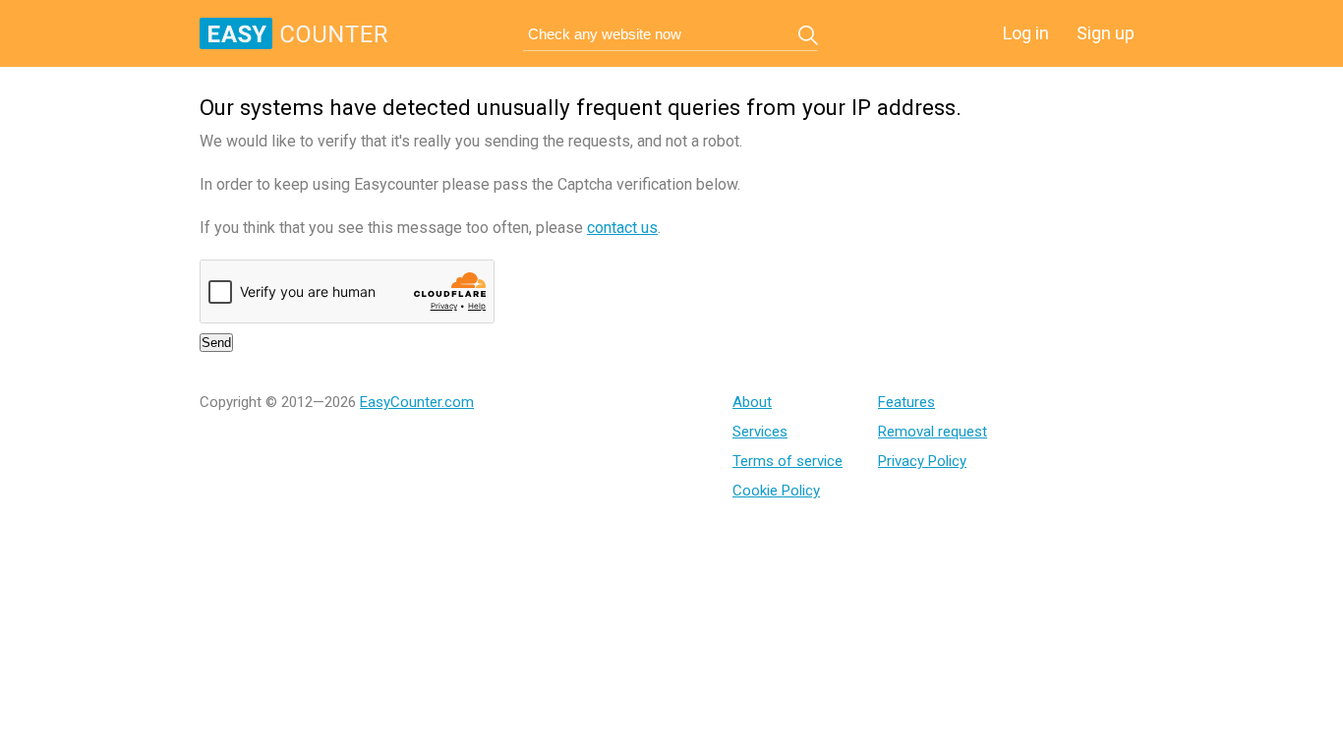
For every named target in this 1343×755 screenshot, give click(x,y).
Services (760, 431)
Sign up (1106, 33)
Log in (1026, 33)
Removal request (932, 431)
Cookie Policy (776, 490)
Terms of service (787, 461)
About (752, 402)
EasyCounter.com (417, 402)
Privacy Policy (922, 461)
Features (906, 402)
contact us (622, 227)
